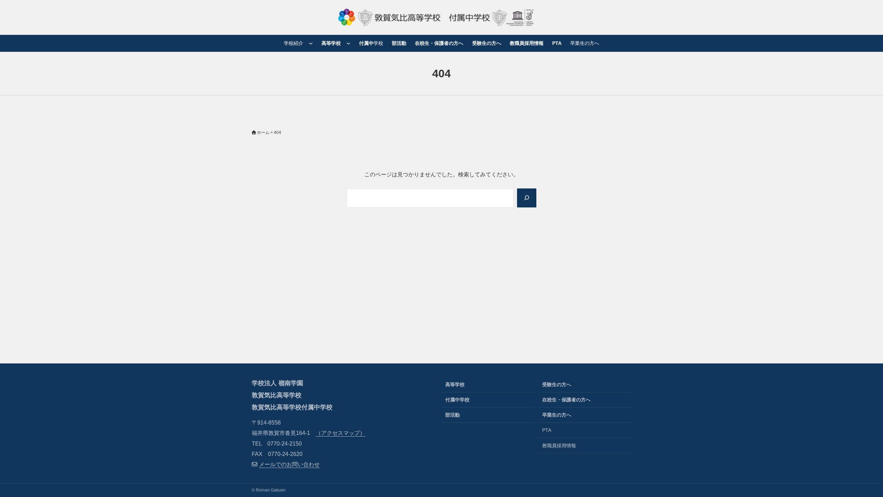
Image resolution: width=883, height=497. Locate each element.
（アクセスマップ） (340, 433)
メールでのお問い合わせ (289, 464)
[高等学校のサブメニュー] (348, 43)
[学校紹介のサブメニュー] (311, 43)
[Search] (526, 197)
